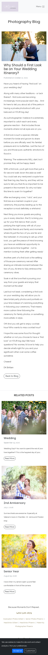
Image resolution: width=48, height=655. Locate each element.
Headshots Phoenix (27, 623)
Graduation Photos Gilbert (13, 619)
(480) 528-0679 (24, 613)
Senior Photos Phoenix (34, 619)
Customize (30, 651)
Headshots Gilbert (11, 623)
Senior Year (11, 571)
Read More (9, 458)
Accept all (17, 651)
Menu (39, 6)
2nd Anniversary (14, 503)
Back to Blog (11, 376)
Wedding (10, 438)
